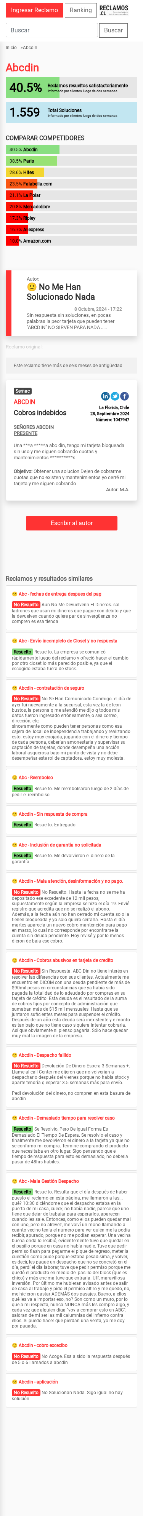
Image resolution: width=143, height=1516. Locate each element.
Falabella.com (38, 184)
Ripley (29, 218)
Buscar (113, 30)
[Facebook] (124, 396)
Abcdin (30, 47)
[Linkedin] (105, 396)
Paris (28, 161)
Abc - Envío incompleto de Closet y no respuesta (68, 641)
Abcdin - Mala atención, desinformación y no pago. (71, 881)
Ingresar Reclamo (34, 10)
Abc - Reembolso (36, 777)
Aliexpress (33, 229)
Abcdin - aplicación (38, 1382)
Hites (28, 172)
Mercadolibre (36, 206)
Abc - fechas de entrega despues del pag (60, 594)
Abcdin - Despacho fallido (45, 1055)
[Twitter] (115, 396)
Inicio (11, 47)
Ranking (81, 10)
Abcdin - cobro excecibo (43, 1345)
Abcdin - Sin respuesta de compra (53, 814)
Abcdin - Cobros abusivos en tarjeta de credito (66, 960)
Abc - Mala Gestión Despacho (49, 1181)
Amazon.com (37, 241)
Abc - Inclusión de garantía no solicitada (60, 845)
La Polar (31, 195)
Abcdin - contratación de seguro (51, 688)
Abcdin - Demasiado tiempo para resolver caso (67, 1118)
